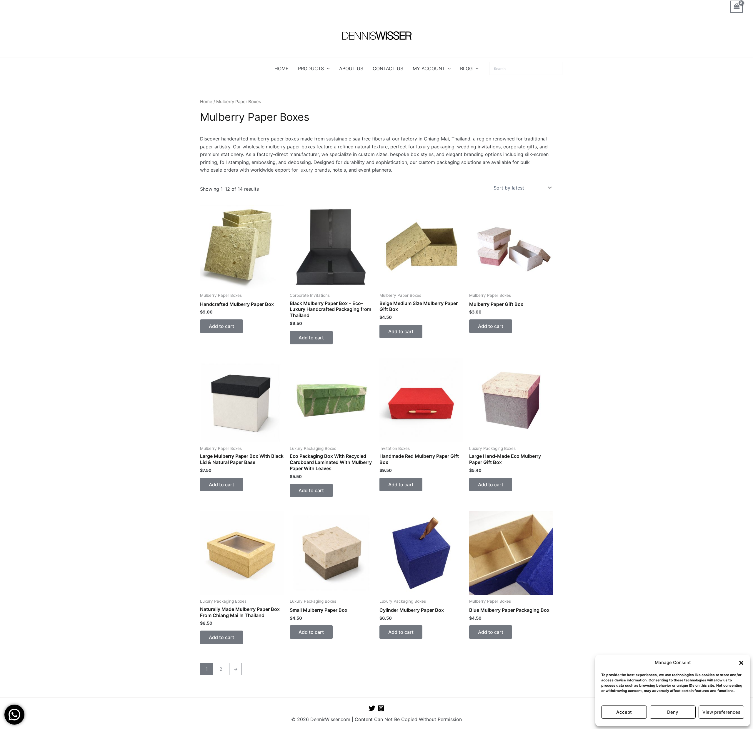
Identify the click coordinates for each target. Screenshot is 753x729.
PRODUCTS (311, 68)
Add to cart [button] (221, 326)
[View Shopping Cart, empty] (736, 7)
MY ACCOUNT (429, 68)
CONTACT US (388, 68)
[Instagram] (381, 708)
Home (206, 101)
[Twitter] (372, 708)
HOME (281, 68)
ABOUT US (351, 68)
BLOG (466, 68)
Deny (672, 712)
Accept (624, 712)
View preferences (721, 712)
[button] (741, 663)
